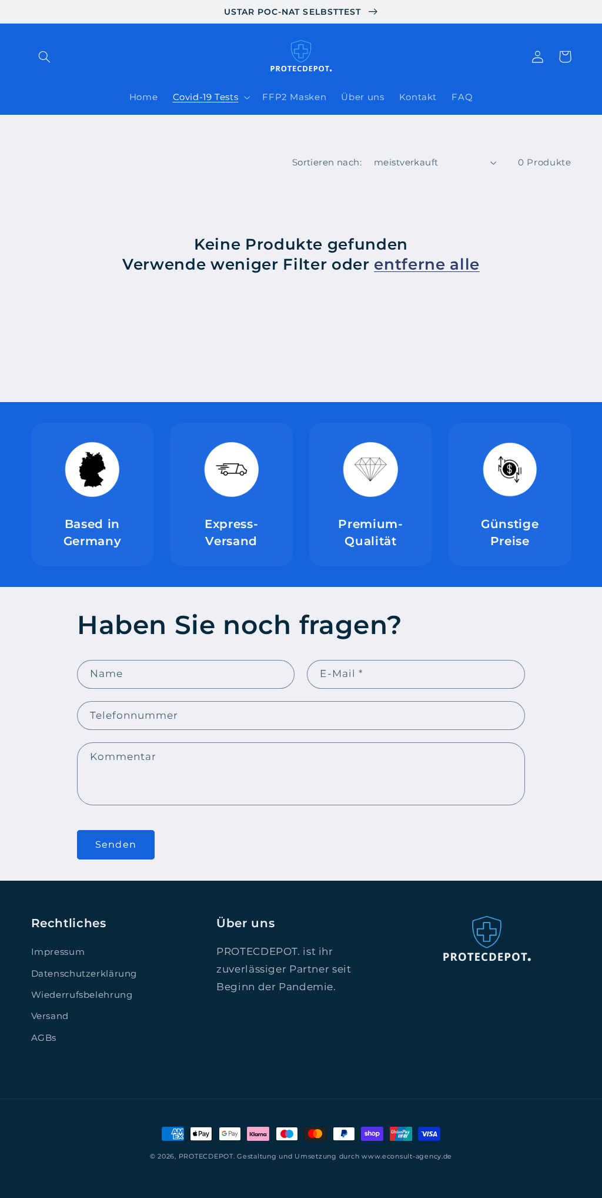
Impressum (58, 952)
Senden (115, 844)
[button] (44, 56)
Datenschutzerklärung (84, 973)
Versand (50, 1016)
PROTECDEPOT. (207, 1156)
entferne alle (427, 264)
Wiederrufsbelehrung (82, 995)
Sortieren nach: (327, 162)
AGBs (44, 1038)
